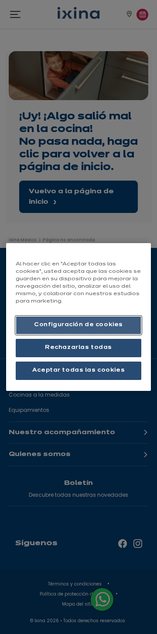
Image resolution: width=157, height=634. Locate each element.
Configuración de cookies (78, 324)
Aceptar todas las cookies (78, 370)
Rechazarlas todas (78, 347)
